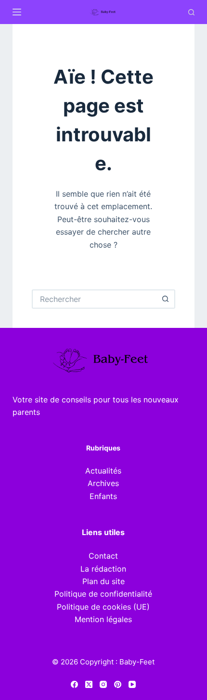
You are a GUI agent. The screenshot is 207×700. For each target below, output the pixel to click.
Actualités (103, 470)
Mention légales (103, 619)
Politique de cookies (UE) (103, 607)
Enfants (103, 496)
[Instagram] (103, 684)
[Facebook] (74, 684)
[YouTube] (132, 684)
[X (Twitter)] (88, 684)
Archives (103, 483)
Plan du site (103, 581)
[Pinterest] (117, 684)
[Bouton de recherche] (165, 299)
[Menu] (17, 12)
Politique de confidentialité (103, 594)
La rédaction (103, 569)
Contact (103, 556)
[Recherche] (191, 12)
